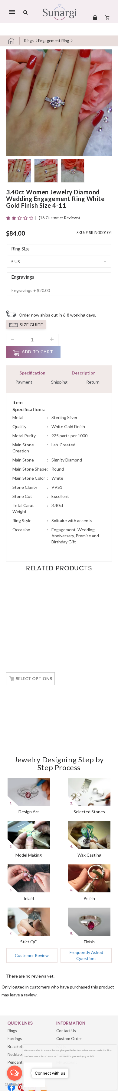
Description (84, 372)
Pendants (16, 1062)
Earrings (15, 1038)
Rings (29, 40)
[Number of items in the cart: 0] (107, 17)
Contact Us (66, 1030)
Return (93, 381)
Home (14, 41)
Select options (34, 678)
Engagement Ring (53, 40)
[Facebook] (11, 1087)
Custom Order (69, 1038)
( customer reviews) (59, 217)
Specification (32, 372)
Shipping (59, 381)
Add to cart (37, 351)
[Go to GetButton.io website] (14, 1085)
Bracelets (16, 1046)
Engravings (22, 277)
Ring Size (20, 248)
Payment (23, 381)
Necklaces (16, 1054)
